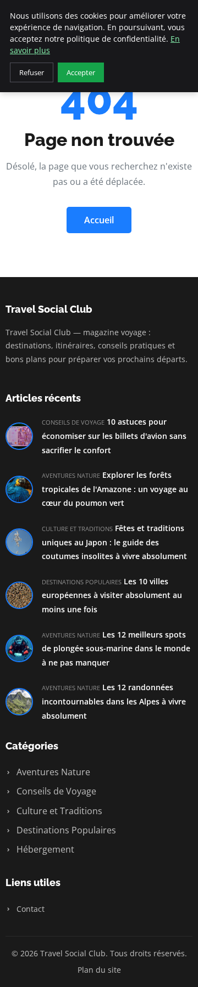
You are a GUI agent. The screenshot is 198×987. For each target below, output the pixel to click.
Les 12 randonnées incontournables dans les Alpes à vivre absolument (114, 701)
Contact (29, 909)
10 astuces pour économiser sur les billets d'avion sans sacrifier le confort (114, 435)
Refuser (31, 72)
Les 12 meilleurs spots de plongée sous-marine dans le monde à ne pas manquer (116, 648)
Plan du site (99, 970)
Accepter (81, 72)
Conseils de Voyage (55, 791)
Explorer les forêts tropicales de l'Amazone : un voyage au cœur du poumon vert (115, 489)
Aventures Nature (52, 772)
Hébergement (44, 849)
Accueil (99, 220)
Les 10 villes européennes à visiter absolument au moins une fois (112, 595)
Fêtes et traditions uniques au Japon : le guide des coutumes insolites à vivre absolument (114, 542)
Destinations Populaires (65, 830)
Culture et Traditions (58, 811)
